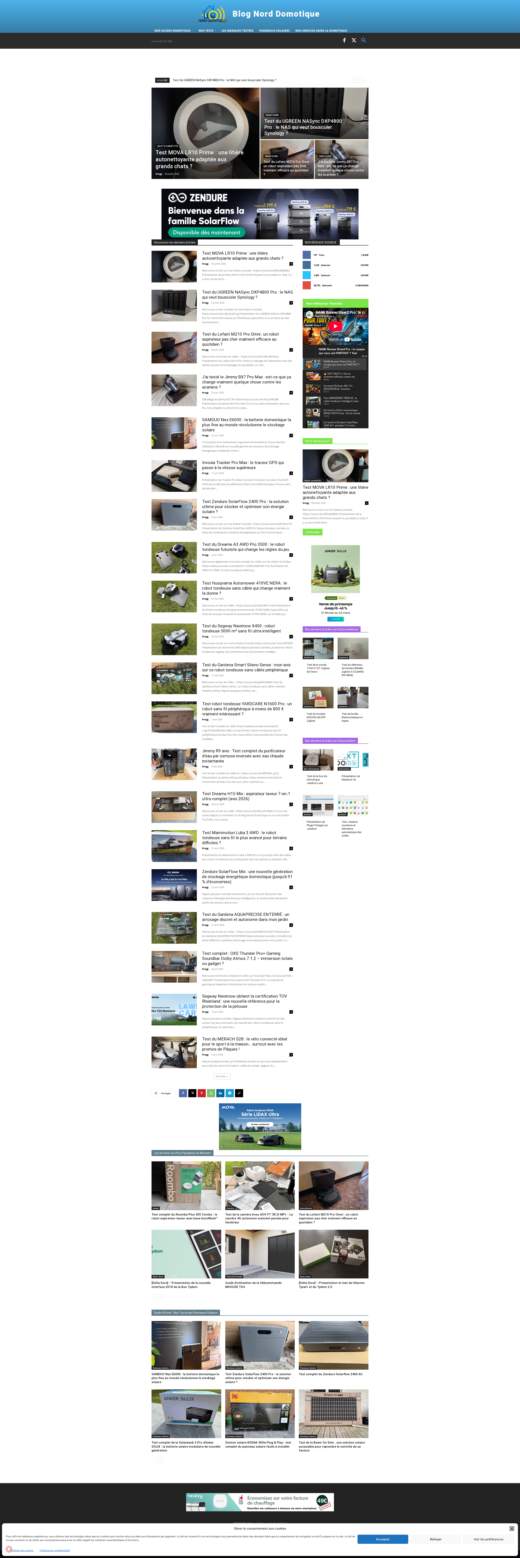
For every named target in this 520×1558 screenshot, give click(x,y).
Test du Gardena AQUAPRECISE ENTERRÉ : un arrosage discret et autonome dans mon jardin (245, 917)
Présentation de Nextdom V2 (351, 778)
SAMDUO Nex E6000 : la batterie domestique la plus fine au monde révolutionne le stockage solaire (246, 424)
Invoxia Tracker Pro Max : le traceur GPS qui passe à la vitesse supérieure (243, 465)
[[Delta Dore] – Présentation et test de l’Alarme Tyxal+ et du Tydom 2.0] (333, 1254)
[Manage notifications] (9, 1549)
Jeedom (307, 814)
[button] (512, 1529)
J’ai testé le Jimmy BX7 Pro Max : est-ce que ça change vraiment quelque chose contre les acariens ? (246, 382)
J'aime (364, 254)
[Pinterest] (202, 1093)
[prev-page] (154, 1297)
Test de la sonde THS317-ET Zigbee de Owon (318, 668)
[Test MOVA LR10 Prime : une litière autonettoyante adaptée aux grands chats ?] (206, 133)
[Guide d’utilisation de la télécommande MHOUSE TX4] (260, 1254)
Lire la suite (313, 532)
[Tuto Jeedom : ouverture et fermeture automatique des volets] (353, 805)
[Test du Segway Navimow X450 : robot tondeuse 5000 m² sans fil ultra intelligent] (174, 639)
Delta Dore (158, 1276)
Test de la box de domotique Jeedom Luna (317, 780)
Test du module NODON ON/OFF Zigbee (316, 717)
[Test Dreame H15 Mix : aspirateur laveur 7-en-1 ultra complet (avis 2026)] (174, 807)
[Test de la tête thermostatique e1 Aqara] (353, 697)
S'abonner (361, 285)
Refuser (436, 1539)
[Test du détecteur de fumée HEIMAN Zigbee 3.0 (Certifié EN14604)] (353, 648)
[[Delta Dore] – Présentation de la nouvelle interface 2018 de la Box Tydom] (186, 1254)
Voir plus (221, 1076)
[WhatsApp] (211, 1093)
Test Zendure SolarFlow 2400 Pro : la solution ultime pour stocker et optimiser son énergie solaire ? (245, 506)
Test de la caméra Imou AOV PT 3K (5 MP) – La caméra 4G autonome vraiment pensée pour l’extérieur (259, 1218)
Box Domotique (311, 768)
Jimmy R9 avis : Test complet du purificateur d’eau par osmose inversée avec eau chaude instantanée (243, 755)
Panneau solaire (161, 1367)
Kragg (205, 263)
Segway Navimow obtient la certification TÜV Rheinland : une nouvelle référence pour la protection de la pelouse (244, 1001)
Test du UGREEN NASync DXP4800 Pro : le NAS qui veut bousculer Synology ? (247, 295)
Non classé (325, 156)
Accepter (383, 1539)
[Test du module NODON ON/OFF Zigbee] (318, 697)
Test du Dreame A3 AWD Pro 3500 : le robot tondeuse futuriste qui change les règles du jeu (245, 547)
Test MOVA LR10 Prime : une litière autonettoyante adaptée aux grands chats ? (226, 80)
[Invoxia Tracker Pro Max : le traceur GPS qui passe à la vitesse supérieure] (174, 476)
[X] (354, 41)
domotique (344, 768)
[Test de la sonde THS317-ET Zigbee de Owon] (318, 648)
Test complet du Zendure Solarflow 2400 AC (331, 1374)
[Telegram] (230, 1093)
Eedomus (308, 657)
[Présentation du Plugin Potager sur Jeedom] (318, 805)
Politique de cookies (21, 1550)
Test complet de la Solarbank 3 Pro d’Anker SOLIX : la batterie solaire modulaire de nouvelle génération (186, 1446)
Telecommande (234, 1276)
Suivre (364, 265)
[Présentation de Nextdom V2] (353, 760)
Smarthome (272, 115)
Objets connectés (167, 146)
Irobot (156, 1208)
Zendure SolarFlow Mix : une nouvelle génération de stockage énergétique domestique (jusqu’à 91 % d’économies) (247, 876)
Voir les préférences (489, 1539)
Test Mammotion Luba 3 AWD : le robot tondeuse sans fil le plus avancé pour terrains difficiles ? (244, 837)
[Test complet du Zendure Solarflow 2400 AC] (333, 1345)
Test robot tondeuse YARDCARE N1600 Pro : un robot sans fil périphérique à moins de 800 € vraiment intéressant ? (247, 708)
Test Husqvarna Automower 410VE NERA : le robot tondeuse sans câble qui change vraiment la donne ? (246, 588)
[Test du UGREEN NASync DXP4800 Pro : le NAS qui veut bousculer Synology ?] (314, 113)
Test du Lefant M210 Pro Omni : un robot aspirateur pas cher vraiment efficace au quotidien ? (240, 339)
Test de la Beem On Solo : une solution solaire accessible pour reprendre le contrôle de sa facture (332, 1446)
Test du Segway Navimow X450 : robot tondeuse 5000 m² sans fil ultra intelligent (241, 628)
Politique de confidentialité (55, 1550)
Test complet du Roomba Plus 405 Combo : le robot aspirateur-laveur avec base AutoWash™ (185, 1216)
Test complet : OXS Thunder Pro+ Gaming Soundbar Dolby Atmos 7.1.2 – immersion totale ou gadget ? (247, 958)
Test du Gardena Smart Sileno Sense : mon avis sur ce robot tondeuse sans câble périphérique (246, 667)
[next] (362, 80)
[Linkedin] (220, 1093)
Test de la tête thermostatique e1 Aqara (352, 717)
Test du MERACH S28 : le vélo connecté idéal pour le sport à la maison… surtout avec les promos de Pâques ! (244, 1044)
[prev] (355, 80)
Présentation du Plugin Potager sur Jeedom (317, 825)
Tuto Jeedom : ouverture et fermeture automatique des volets (352, 828)
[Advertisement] (225, 63)
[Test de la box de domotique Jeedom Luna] (318, 760)
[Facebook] (344, 41)
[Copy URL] (239, 1093)
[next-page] (160, 1297)
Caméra (230, 1208)
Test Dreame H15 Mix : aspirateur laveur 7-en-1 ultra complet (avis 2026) (246, 796)
